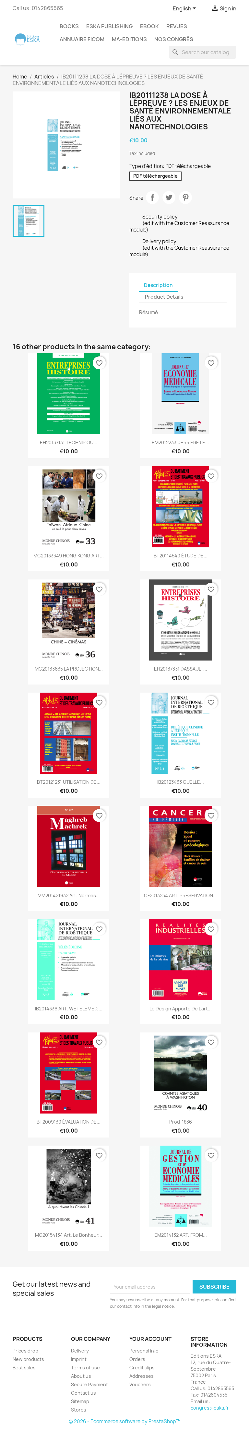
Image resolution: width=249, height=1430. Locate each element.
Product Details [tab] (164, 296)
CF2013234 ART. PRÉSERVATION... (180, 895)
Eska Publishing (109, 26)
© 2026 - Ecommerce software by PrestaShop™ (125, 1421)
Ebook (149, 26)
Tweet (168, 197)
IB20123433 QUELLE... (180, 782)
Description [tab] (158, 285)
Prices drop (25, 1351)
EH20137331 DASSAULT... (180, 669)
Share (152, 197)
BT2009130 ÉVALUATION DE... (69, 1122)
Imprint (79, 1359)
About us (81, 1376)
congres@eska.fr (210, 1408)
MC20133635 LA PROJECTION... (69, 669)
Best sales (24, 1367)
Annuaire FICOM (82, 39)
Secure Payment (89, 1384)
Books (69, 26)
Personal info (144, 1351)
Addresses (141, 1376)
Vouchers (140, 1384)
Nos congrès (173, 39)
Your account (150, 1338)
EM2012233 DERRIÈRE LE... (180, 442)
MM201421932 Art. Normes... (69, 895)
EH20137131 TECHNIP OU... (68, 442)
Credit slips (142, 1367)
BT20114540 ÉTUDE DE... (181, 556)
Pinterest (185, 197)
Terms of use (85, 1367)
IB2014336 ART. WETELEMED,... (68, 1009)
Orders (137, 1359)
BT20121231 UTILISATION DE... (69, 782)
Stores (78, 1410)
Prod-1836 (180, 1122)
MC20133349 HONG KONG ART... (68, 556)
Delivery (80, 1351)
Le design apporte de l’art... (180, 1009)
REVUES (176, 26)
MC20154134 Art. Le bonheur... (68, 1235)
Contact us (83, 1393)
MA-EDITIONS (129, 39)
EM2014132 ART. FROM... (180, 1235)
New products (28, 1359)
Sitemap (80, 1401)
